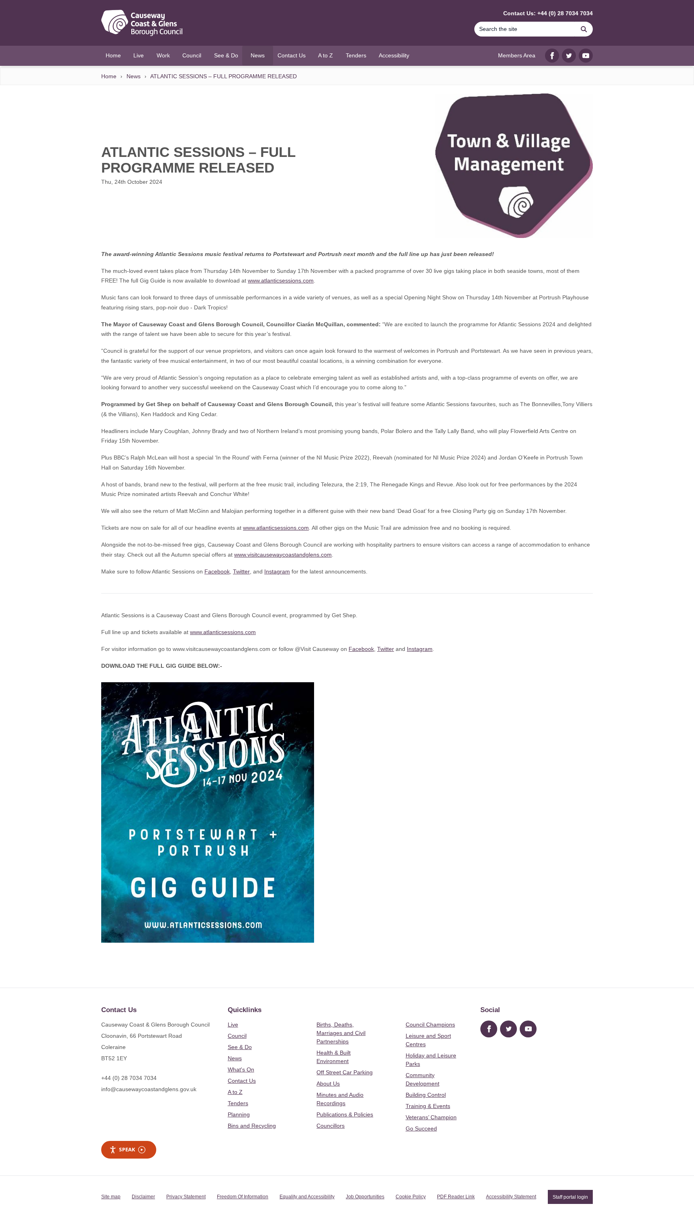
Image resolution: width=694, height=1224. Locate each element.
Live (233, 1024)
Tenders (238, 1103)
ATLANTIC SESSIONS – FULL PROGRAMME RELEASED (223, 76)
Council (237, 1036)
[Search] (584, 29)
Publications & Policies (344, 1114)
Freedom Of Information (242, 1197)
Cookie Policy (411, 1197)
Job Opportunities (365, 1197)
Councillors (330, 1125)
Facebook (217, 571)
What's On (241, 1069)
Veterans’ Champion (431, 1117)
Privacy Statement (186, 1197)
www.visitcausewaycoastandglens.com (283, 554)
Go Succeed (421, 1128)
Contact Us (242, 1081)
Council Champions (430, 1024)
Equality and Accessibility (307, 1197)
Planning (239, 1114)
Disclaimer (143, 1197)
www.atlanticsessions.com (281, 280)
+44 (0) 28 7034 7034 (129, 1078)
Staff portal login (570, 1197)
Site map (110, 1197)
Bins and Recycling (252, 1125)
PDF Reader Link (456, 1197)
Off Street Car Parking (344, 1072)
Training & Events (428, 1106)
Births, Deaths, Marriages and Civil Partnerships (340, 1033)
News (134, 76)
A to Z (235, 1092)
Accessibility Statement (511, 1197)
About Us (328, 1083)
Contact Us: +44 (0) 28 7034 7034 (548, 13)
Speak (127, 1149)
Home (108, 76)
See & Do (240, 1047)
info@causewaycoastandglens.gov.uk (148, 1089)
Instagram (277, 571)
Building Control (426, 1095)
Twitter (241, 571)
